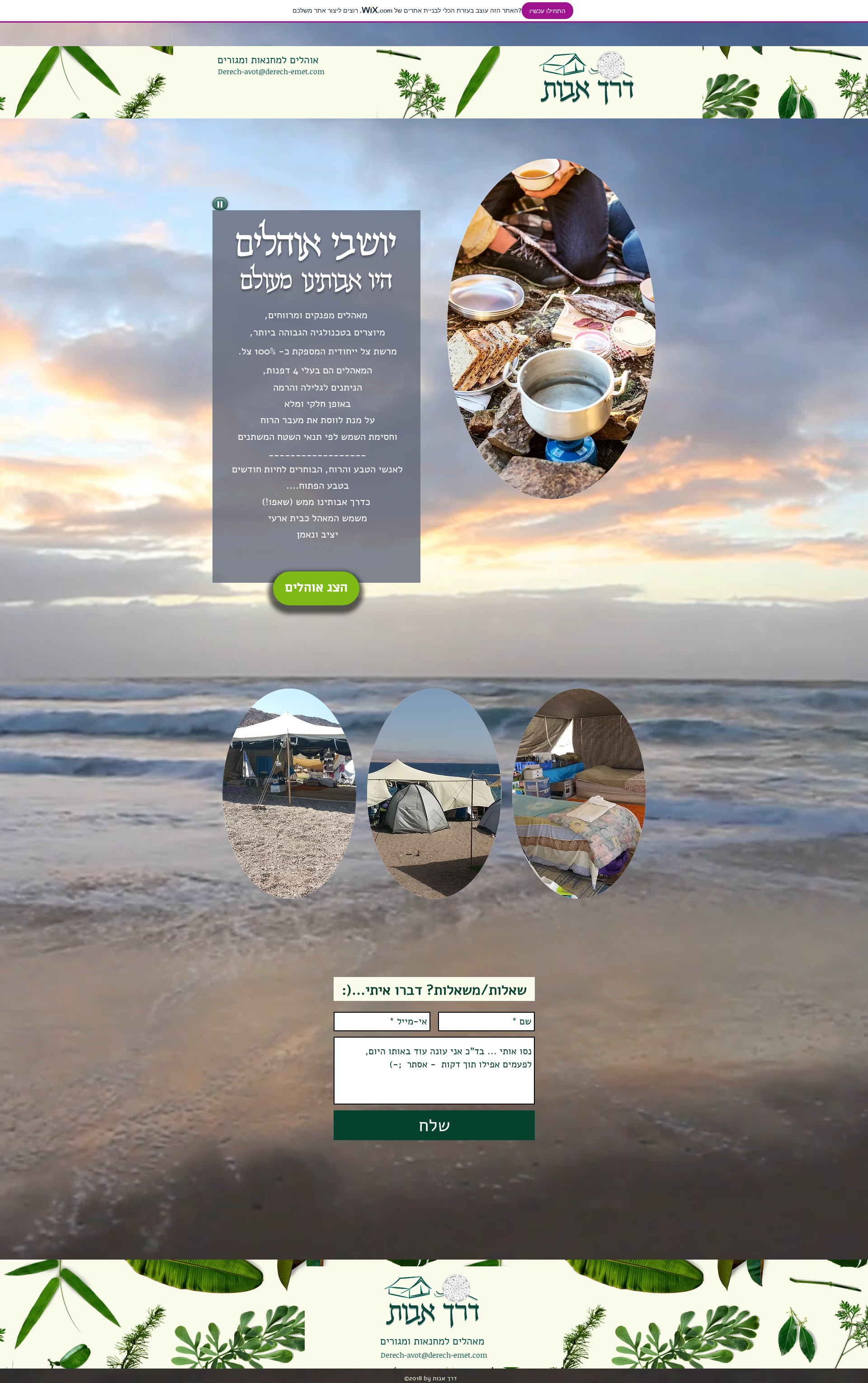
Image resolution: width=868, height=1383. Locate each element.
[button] (289, 794)
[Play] (220, 203)
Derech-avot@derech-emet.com (271, 71)
